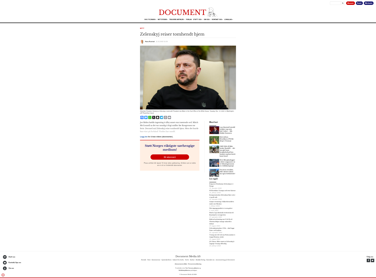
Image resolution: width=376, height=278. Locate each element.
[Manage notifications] (3, 275)
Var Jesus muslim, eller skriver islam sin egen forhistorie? (227, 172)
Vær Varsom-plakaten (192, 268)
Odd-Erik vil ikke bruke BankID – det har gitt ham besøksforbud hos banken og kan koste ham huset (228, 151)
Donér (359, 3)
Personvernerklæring (194, 264)
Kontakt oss (217, 19)
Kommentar (156, 260)
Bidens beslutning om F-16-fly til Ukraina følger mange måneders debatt (220, 221)
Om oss (11, 268)
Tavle (187, 260)
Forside (143, 260)
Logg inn (143, 136)
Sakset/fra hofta (178, 260)
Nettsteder (162, 19)
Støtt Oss (197, 19)
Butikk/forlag (200, 260)
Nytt (142, 28)
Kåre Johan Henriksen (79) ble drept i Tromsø (227, 139)
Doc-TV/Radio (150, 19)
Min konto (368, 3)
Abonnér (350, 3)
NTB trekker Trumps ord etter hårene (222, 190)
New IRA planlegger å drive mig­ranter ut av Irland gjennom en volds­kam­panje (227, 163)
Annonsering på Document (225, 260)
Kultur (192, 260)
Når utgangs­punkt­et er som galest (220, 208)
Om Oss (206, 19)
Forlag (189, 19)
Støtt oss (12, 257)
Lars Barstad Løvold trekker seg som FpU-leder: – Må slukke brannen (227, 130)
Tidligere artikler (176, 19)
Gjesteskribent (166, 260)
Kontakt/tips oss (15, 263)
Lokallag (228, 19)
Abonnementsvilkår (181, 264)
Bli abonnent (170, 156)
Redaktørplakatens (184, 270)
